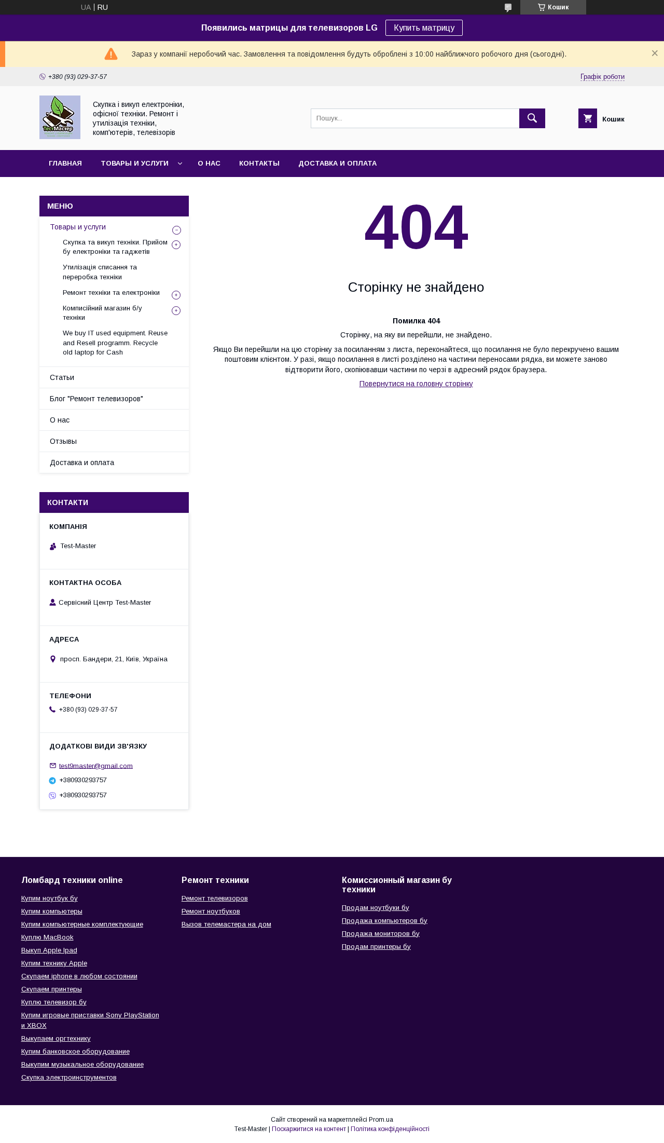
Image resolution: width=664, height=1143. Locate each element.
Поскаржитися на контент (309, 1129)
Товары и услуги (135, 163)
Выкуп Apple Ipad (49, 950)
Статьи (62, 377)
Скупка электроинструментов (69, 1077)
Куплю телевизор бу (54, 1002)
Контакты (259, 163)
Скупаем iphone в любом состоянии (79, 976)
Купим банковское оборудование (75, 1051)
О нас (209, 163)
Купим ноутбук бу (49, 898)
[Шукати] (532, 118)
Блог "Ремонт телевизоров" (96, 398)
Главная (65, 163)
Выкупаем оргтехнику (56, 1038)
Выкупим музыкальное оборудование (82, 1064)
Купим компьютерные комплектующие (82, 924)
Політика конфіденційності (390, 1129)
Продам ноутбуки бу (375, 907)
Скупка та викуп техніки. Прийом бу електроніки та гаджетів (115, 246)
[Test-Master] (59, 136)
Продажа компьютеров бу (384, 920)
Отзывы (63, 441)
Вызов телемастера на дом (226, 924)
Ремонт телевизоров (215, 898)
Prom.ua (381, 1119)
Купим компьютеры (51, 911)
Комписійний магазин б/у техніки (102, 312)
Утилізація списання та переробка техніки (100, 271)
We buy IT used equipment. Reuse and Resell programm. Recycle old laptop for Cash (115, 342)
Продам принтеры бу (376, 946)
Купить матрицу (424, 27)
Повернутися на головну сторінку (416, 383)
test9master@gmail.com (96, 765)
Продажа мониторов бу (381, 933)
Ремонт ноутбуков (211, 911)
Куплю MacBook (47, 937)
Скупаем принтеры (51, 989)
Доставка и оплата (337, 163)
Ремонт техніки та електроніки (111, 292)
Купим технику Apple (54, 963)
